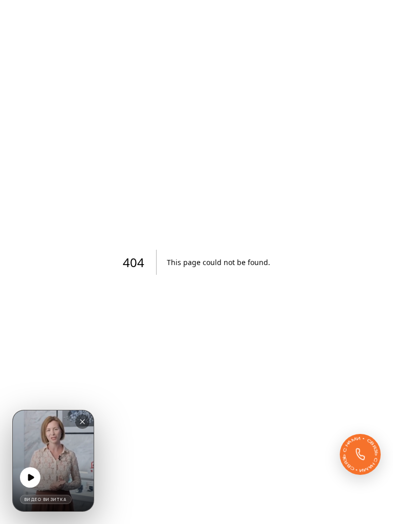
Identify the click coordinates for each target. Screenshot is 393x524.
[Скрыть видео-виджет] (82, 421)
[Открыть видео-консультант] (53, 461)
